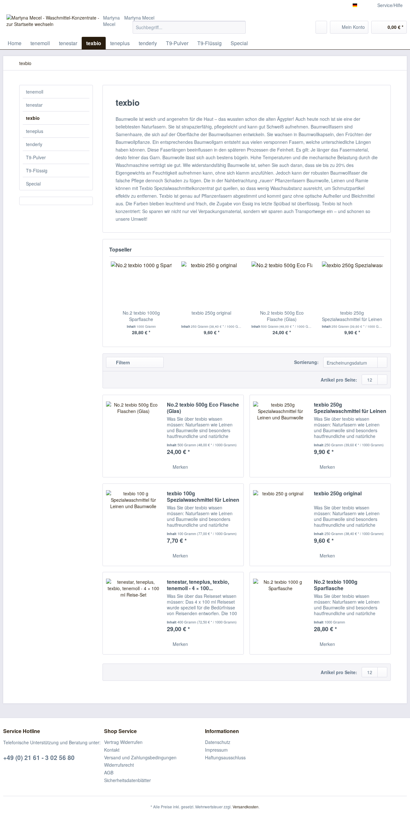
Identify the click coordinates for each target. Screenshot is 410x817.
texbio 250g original (211, 312)
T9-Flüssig (36, 170)
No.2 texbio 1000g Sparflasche (141, 315)
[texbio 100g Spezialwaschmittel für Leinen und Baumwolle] (133, 524)
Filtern (122, 362)
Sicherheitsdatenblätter (127, 780)
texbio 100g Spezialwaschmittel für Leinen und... (203, 496)
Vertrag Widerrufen (123, 742)
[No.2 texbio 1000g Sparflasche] (141, 283)
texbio (33, 118)
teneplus (34, 131)
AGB (108, 772)
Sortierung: (306, 362)
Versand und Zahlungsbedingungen (140, 757)
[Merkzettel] (321, 27)
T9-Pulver (36, 157)
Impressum (216, 750)
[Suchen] (240, 27)
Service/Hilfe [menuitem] (390, 5)
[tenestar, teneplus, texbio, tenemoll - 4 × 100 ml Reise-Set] (133, 613)
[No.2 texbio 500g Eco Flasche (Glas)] (281, 283)
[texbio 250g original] (211, 283)
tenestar (34, 105)
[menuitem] (189, 30)
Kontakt (111, 750)
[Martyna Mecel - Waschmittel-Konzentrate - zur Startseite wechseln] (54, 22)
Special (33, 183)
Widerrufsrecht (119, 765)
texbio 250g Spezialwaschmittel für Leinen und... (352, 315)
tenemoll (34, 91)
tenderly (34, 144)
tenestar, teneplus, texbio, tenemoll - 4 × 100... (198, 585)
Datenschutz (217, 742)
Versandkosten (245, 806)
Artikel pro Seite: (339, 379)
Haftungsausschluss (225, 757)
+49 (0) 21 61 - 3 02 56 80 (39, 757)
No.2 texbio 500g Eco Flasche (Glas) (282, 315)
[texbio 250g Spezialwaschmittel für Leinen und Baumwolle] (352, 283)
